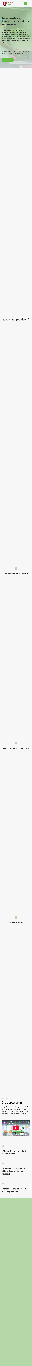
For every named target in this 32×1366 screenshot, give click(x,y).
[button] (25, 3)
